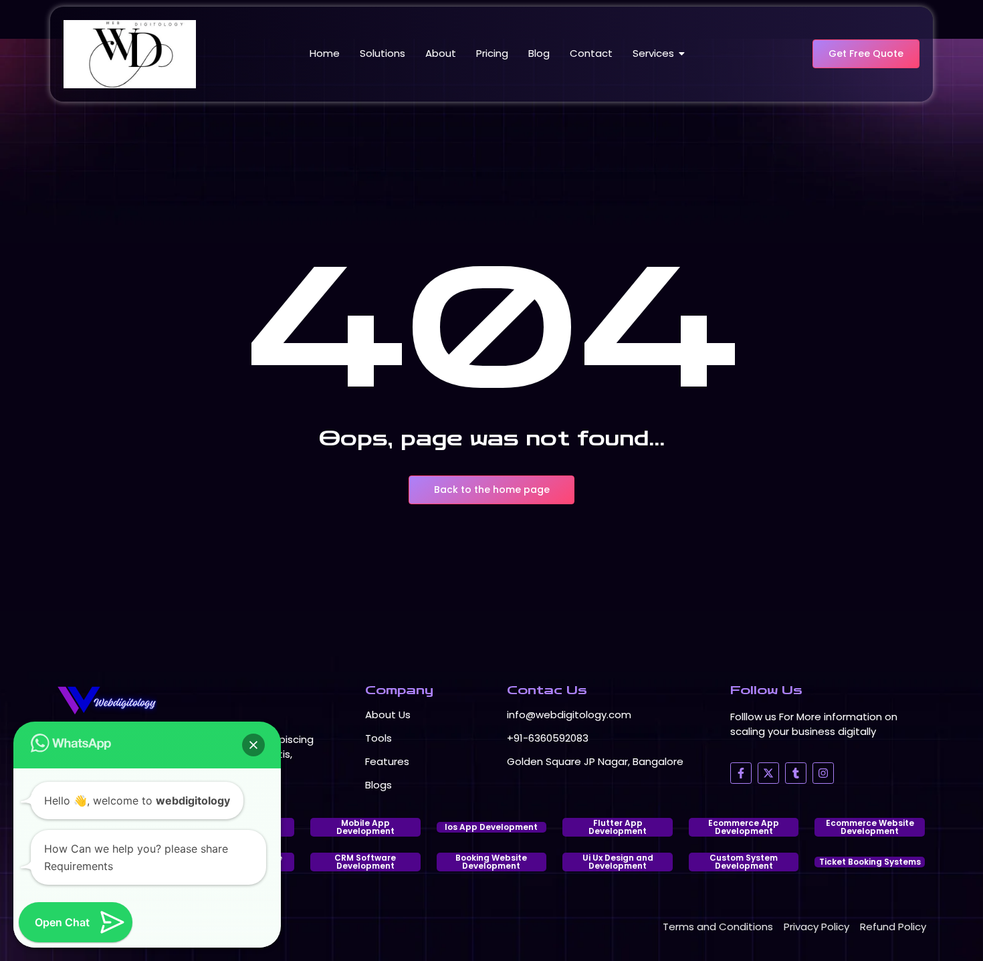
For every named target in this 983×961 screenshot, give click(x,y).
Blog (539, 53)
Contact (591, 53)
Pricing (492, 53)
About (440, 53)
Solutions (382, 53)
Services (653, 53)
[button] (253, 745)
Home (325, 53)
